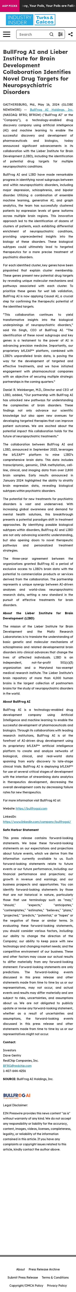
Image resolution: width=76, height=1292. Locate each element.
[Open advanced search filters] (60, 34)
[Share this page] (70, 34)
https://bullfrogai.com (31, 808)
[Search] (51, 34)
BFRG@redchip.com (17, 1066)
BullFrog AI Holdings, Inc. (51, 109)
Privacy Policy (57, 1285)
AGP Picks (9, 6)
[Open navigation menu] (6, 34)
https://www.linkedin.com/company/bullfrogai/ (37, 822)
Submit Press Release (23, 1277)
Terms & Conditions (55, 1277)
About (20, 1269)
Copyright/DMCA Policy (26, 1285)
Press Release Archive (44, 1269)
